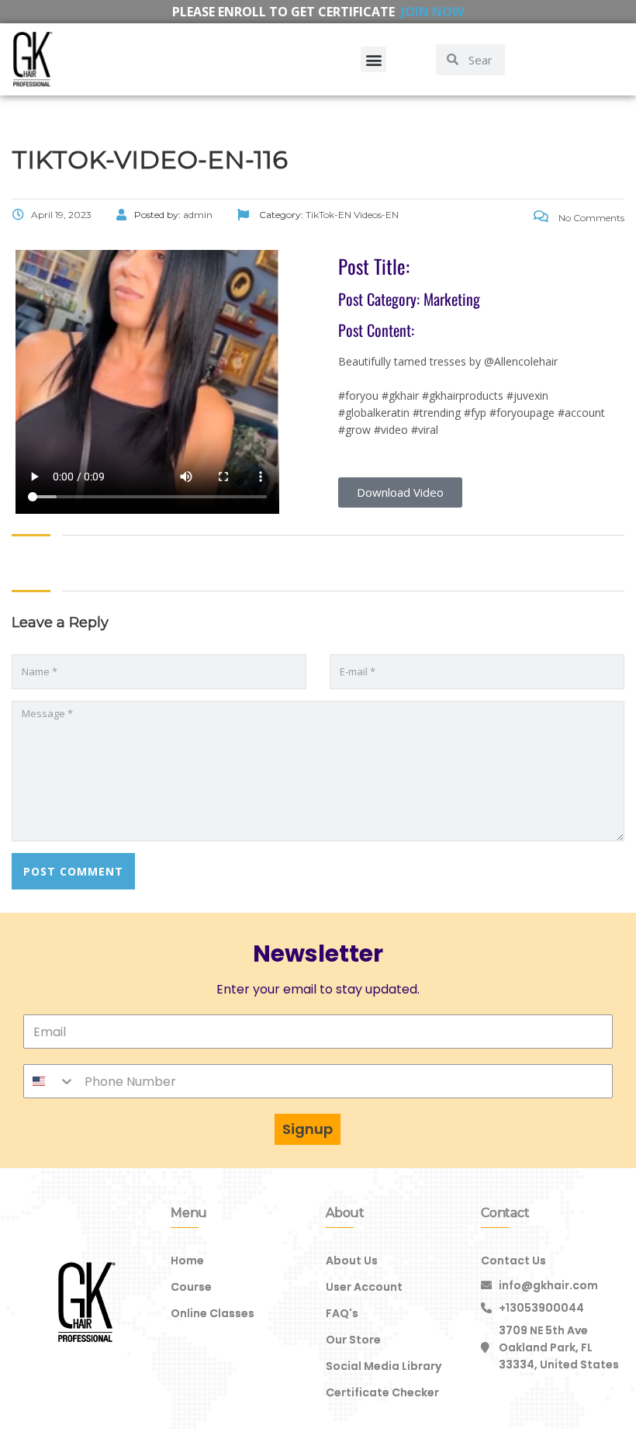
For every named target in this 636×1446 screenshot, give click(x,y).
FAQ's (342, 1313)
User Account (364, 1287)
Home (187, 1260)
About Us (352, 1260)
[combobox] (49, 1081)
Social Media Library (383, 1366)
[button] (373, 59)
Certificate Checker (382, 1392)
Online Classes (212, 1313)
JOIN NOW (432, 11)
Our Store (353, 1339)
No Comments (590, 218)
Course (191, 1287)
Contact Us (513, 1260)
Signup (307, 1129)
